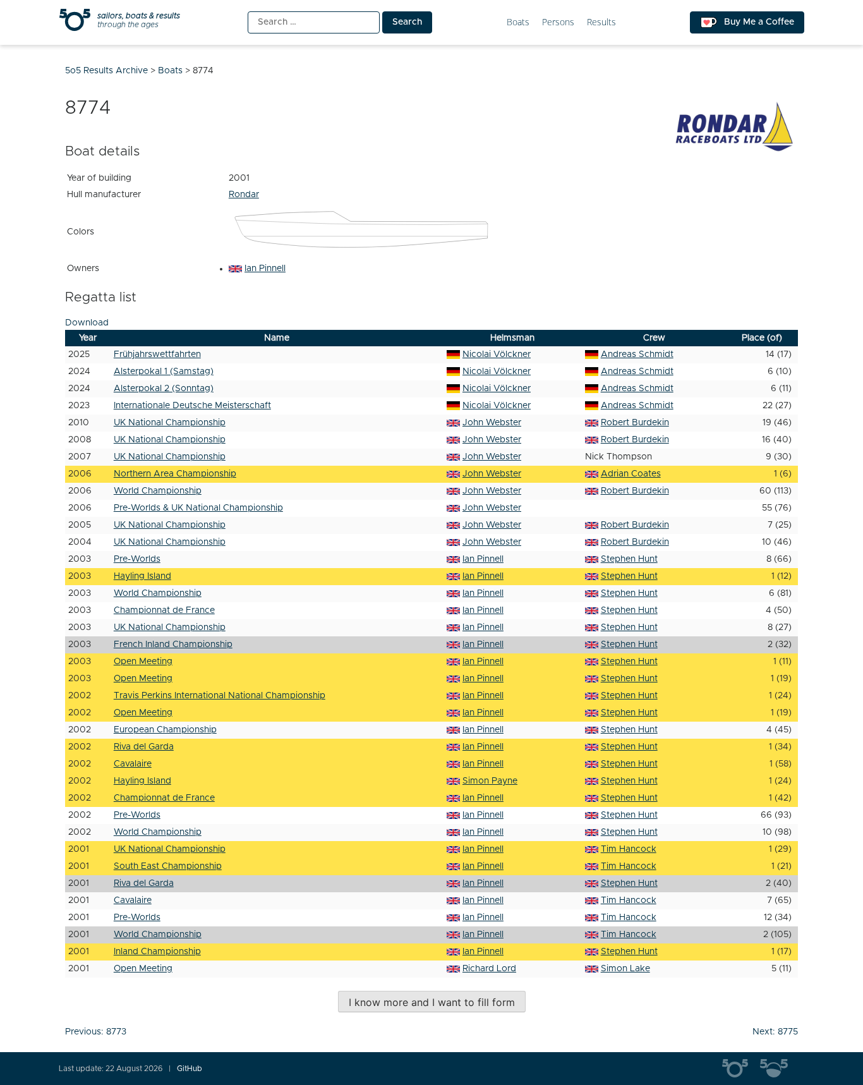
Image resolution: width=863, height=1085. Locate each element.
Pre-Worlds (137, 559)
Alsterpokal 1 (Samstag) (164, 371)
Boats (518, 22)
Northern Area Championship (175, 474)
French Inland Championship (173, 644)
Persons (558, 22)
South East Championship (168, 866)
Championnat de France (164, 610)
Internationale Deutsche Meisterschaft (192, 405)
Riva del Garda (144, 747)
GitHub (189, 1068)
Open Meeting (143, 661)
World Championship (158, 491)
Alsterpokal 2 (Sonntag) (164, 388)
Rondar (244, 194)
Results (601, 22)
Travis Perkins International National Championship (219, 695)
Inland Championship (157, 951)
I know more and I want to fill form (432, 1002)
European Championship (165, 729)
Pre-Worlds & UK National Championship (198, 508)
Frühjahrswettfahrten (157, 354)
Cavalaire (133, 764)
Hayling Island (142, 576)
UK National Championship (170, 422)
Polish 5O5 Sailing (779, 1068)
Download (87, 322)
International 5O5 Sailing (741, 1068)
